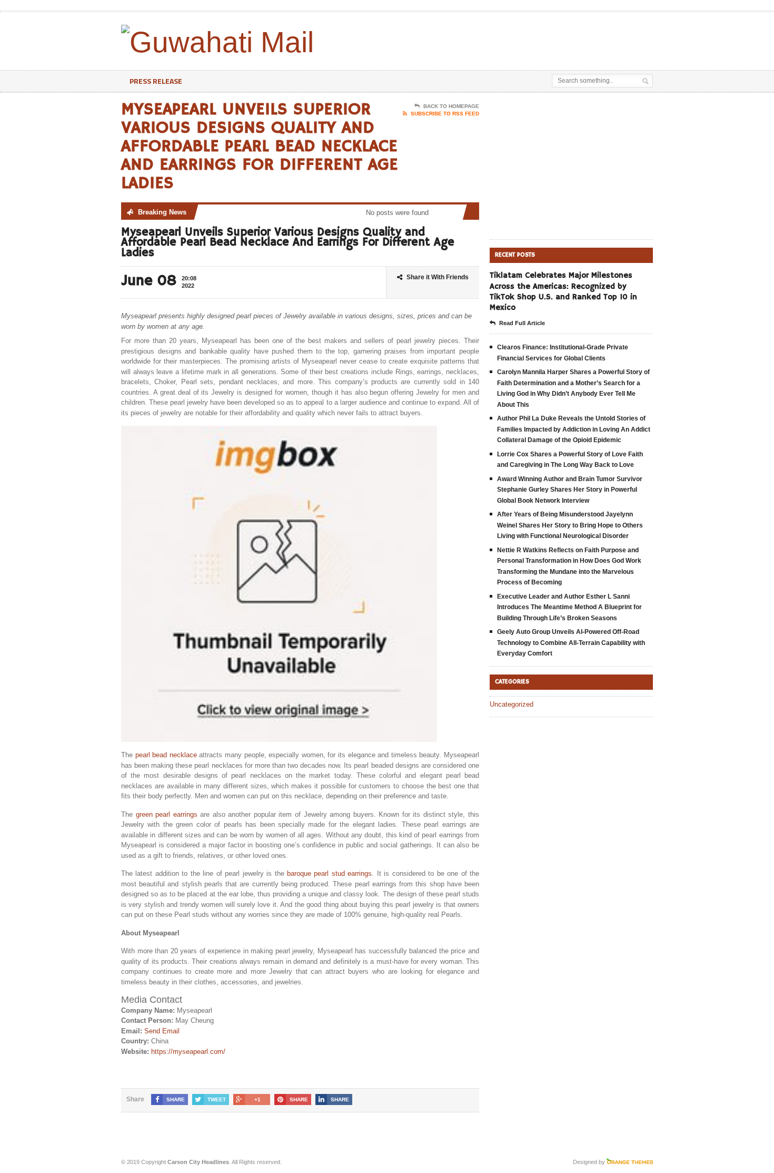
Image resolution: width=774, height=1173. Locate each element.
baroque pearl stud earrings (329, 873)
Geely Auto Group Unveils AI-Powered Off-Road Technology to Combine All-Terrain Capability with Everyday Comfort (571, 642)
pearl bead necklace (166, 755)
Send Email (162, 1031)
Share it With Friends (437, 277)
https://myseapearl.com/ (188, 1051)
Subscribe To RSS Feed (445, 113)
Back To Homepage (451, 106)
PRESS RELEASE (156, 80)
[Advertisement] (529, 38)
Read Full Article (522, 323)
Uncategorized (511, 704)
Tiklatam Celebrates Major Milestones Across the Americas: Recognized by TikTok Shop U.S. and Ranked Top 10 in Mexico (563, 291)
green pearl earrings (166, 814)
